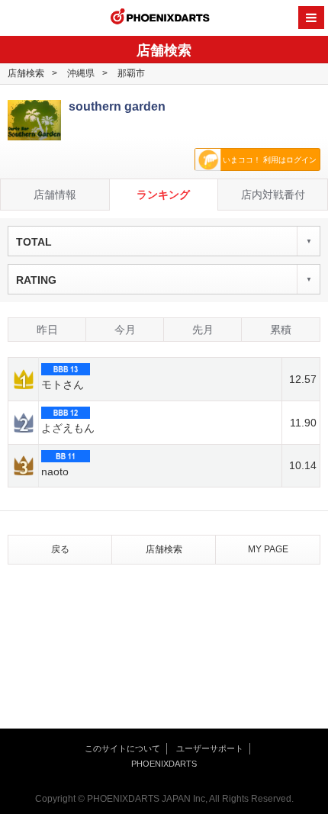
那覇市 (131, 73)
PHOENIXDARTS (160, 18)
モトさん (62, 384)
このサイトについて (122, 748)
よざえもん (68, 428)
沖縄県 (81, 73)
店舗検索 (26, 73)
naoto (55, 471)
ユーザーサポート (209, 748)
